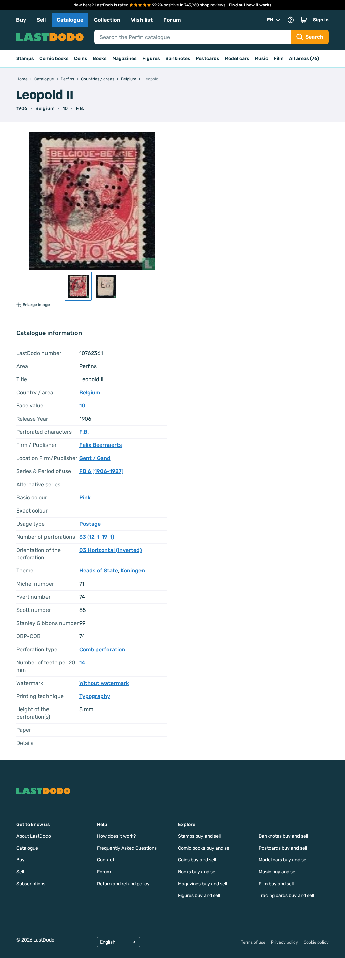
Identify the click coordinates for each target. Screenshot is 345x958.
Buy (21, 19)
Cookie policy (316, 942)
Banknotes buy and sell (283, 836)
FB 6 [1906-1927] (101, 471)
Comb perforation (102, 649)
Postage (90, 524)
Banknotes (177, 58)
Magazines (124, 58)
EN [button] (270, 20)
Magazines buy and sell (202, 884)
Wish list (142, 19)
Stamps (25, 58)
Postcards (207, 58)
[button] (303, 20)
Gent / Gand (95, 458)
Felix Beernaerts (100, 445)
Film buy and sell (276, 884)
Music (261, 58)
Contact (105, 860)
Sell (41, 19)
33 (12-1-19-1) (96, 537)
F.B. (80, 108)
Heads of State (98, 570)
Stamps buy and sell (199, 836)
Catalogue (70, 19)
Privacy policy (284, 942)
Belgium (45, 108)
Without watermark (104, 683)
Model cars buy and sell (283, 860)
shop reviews (212, 5)
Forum (172, 19)
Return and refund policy (123, 884)
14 (82, 662)
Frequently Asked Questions (127, 848)
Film (279, 58)
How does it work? (116, 836)
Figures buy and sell (199, 895)
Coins (80, 58)
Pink (85, 497)
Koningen (133, 570)
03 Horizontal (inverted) (110, 550)
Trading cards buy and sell (286, 895)
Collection (107, 19)
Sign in (321, 20)
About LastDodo (33, 836)
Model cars (237, 58)
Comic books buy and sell (204, 848)
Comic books (54, 58)
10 (65, 108)
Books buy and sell (197, 872)
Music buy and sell (278, 872)
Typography (94, 696)
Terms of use (253, 942)
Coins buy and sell (197, 860)
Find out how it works (250, 5)
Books (100, 58)
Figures (151, 58)
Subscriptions (30, 884)
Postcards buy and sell (283, 848)
